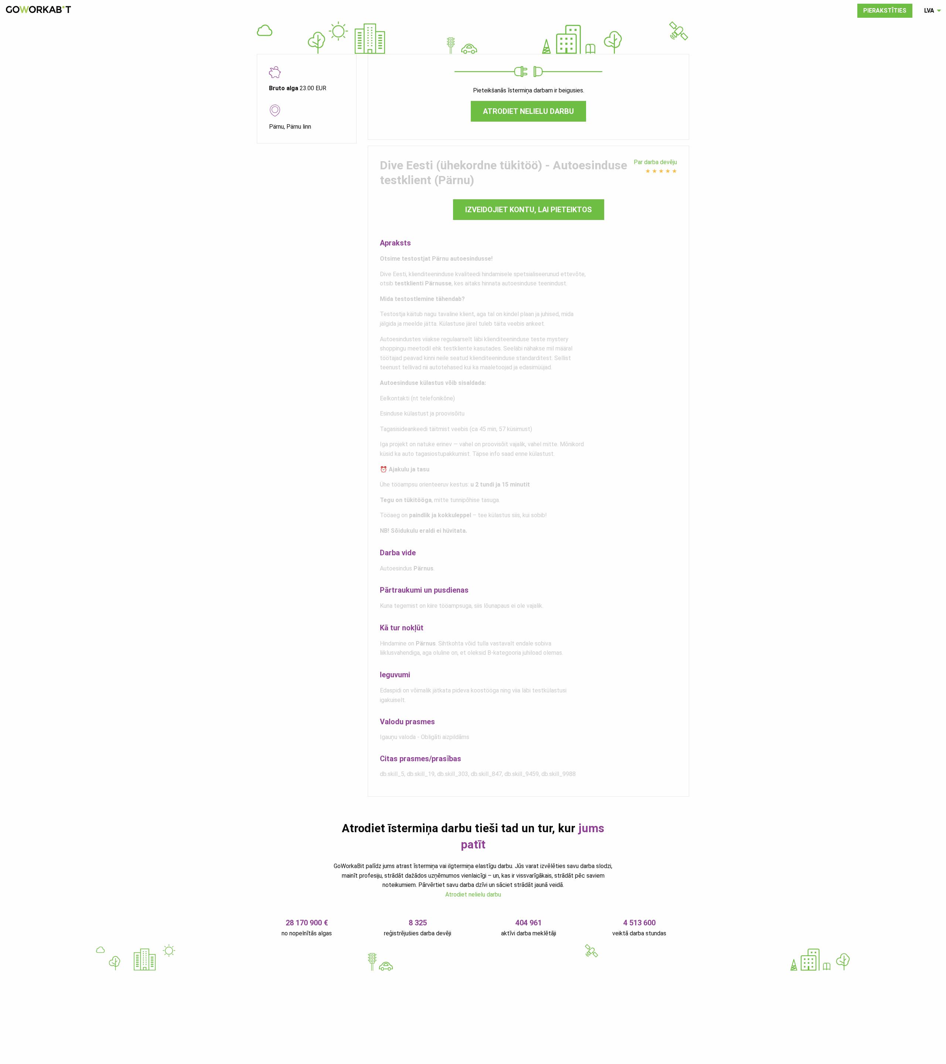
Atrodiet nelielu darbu (528, 111)
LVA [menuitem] (929, 10)
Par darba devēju (655, 162)
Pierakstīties (884, 10)
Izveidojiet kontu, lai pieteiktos (528, 209)
